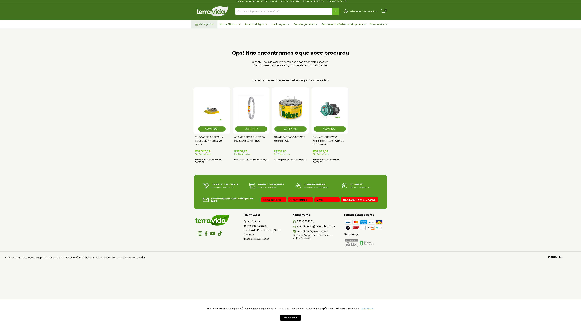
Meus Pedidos (370, 11)
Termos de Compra (255, 225)
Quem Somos (252, 221)
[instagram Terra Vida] (200, 233)
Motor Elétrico (229, 24)
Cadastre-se (355, 11)
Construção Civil (269, 1)
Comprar (251, 128)
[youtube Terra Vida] (213, 233)
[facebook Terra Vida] (206, 233)
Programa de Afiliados (313, 1)
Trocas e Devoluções (256, 239)
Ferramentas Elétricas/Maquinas (342, 24)
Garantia (249, 234)
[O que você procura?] (335, 11)
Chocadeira (377, 24)
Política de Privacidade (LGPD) (262, 230)
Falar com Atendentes (248, 1)
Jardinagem (278, 24)
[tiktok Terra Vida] (220, 233)
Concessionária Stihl (336, 1)
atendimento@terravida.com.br (316, 226)
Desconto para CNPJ (290, 1)
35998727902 (305, 221)
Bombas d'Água (254, 24)
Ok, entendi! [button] (290, 317)
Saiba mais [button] (367, 308)
